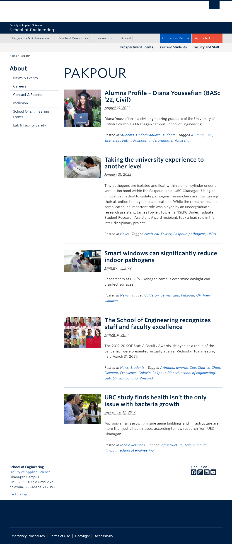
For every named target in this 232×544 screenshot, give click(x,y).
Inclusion (20, 103)
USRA (211, 234)
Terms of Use (60, 536)
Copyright (82, 536)
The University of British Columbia (20, 11)
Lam (175, 295)
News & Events (25, 78)
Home (13, 55)
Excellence (128, 373)
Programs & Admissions (30, 38)
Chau (216, 368)
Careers (19, 86)
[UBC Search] (214, 5)
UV (198, 295)
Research (104, 38)
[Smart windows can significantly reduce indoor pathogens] (82, 260)
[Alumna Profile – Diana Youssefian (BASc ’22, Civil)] (82, 108)
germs (166, 295)
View (207, 295)
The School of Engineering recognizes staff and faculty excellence (157, 323)
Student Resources (73, 38)
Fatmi (126, 140)
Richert (173, 373)
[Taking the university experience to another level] (82, 167)
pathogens (196, 234)
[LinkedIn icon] (207, 474)
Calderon (151, 295)
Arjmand (167, 368)
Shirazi (118, 378)
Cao (193, 368)
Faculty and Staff (206, 47)
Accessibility (104, 536)
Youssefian (182, 140)
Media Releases (132, 445)
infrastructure (171, 445)
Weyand (146, 378)
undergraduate (160, 140)
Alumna (197, 135)
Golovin (144, 373)
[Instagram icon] (200, 474)
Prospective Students (136, 47)
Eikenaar (111, 373)
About (126, 38)
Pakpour (140, 140)
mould (201, 445)
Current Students (173, 47)
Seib (107, 378)
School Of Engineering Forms (31, 114)
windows (111, 301)
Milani (189, 445)
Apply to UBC (205, 38)
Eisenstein (112, 140)
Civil (208, 135)
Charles (204, 368)
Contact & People (175, 38)
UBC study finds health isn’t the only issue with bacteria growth (155, 401)
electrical (151, 234)
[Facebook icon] (193, 474)
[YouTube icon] (213, 474)
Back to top (19, 494)
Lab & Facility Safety (29, 125)
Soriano (132, 378)
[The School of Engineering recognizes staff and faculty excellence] (82, 332)
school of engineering (198, 373)
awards (182, 368)
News (124, 234)
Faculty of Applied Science (30, 472)
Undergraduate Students (155, 135)
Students (127, 135)
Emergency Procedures (27, 536)
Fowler (166, 234)
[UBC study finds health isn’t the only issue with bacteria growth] (82, 409)
